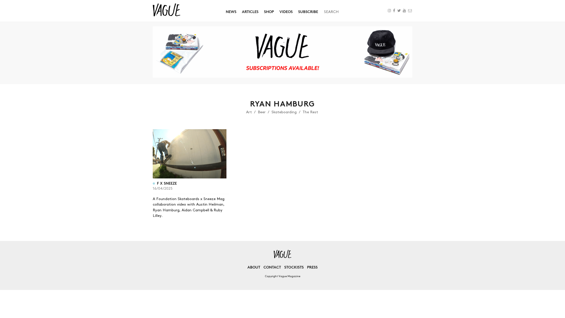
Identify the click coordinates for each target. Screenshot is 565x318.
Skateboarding (284, 112)
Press (312, 267)
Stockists (294, 267)
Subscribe (308, 11)
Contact (272, 267)
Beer (262, 112)
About (253, 267)
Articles (250, 11)
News (231, 11)
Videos (286, 11)
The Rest (310, 112)
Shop (269, 11)
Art (249, 112)
